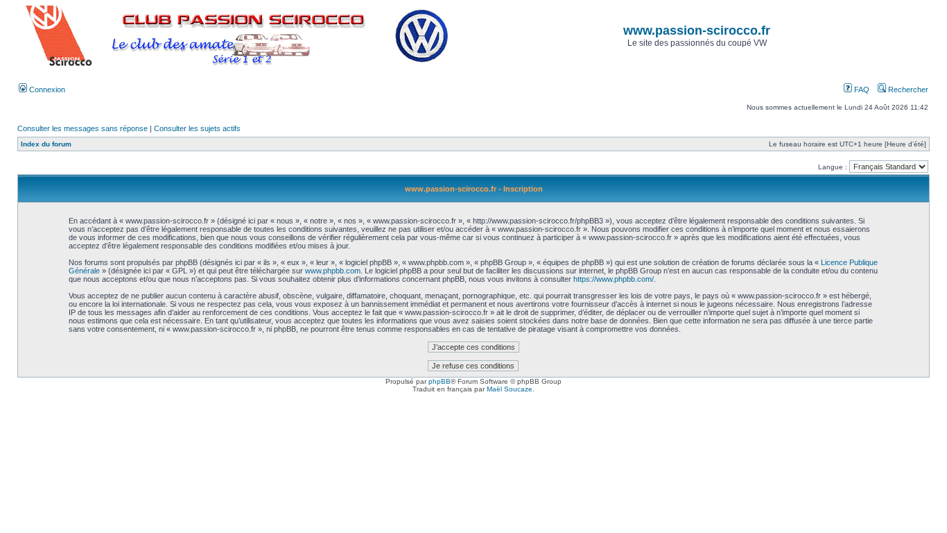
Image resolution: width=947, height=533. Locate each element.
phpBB (439, 381)
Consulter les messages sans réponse (82, 128)
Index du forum (46, 144)
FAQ (860, 89)
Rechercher (907, 89)
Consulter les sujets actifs (197, 128)
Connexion (46, 89)
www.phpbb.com (332, 270)
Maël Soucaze (509, 389)
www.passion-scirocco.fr (696, 30)
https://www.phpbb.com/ (613, 279)
